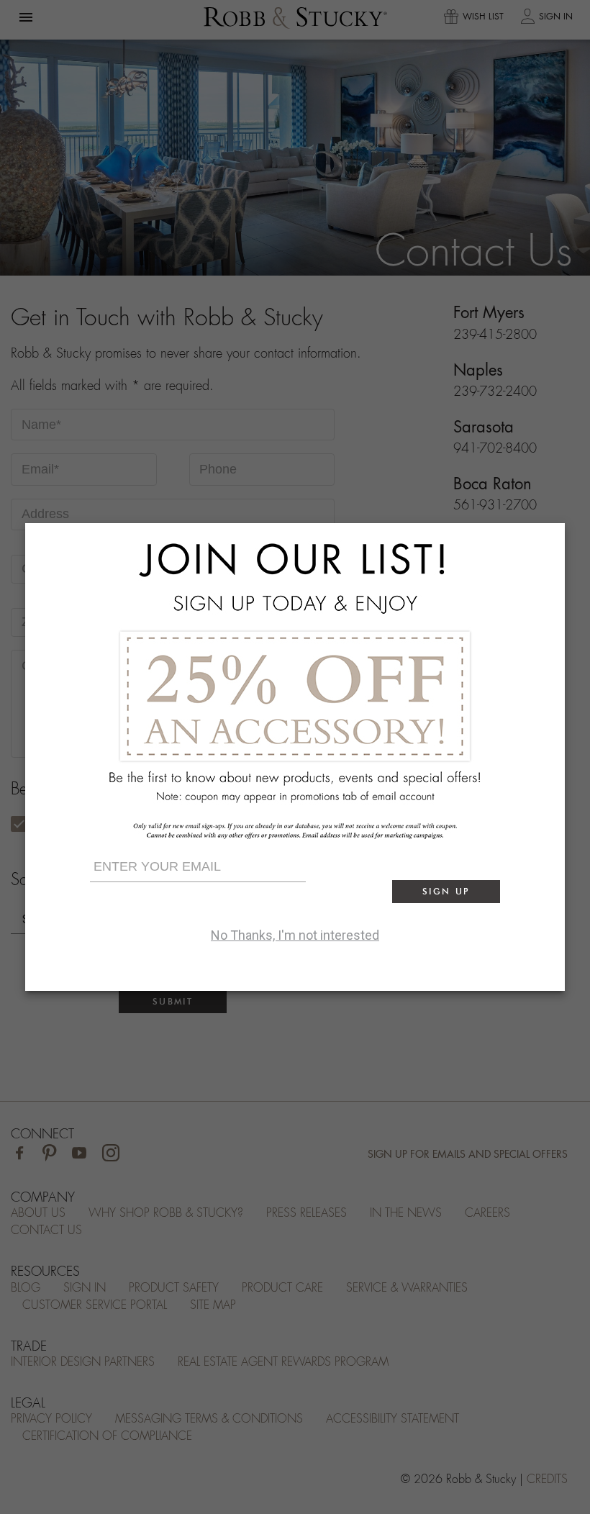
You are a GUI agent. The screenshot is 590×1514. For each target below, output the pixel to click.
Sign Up (446, 891)
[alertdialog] (295, 757)
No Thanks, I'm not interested (295, 935)
